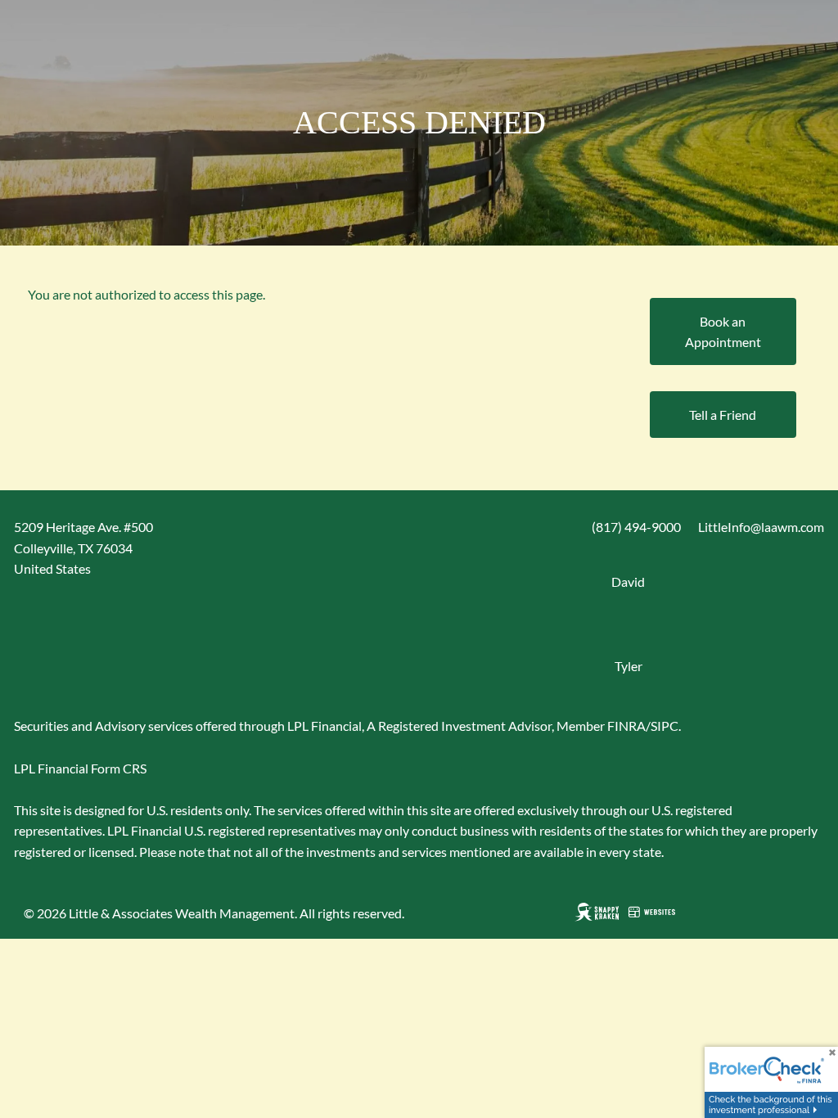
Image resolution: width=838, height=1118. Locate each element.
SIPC (664, 725)
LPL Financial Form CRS (80, 768)
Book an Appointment (723, 331)
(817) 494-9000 (636, 526)
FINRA (626, 725)
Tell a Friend (722, 414)
